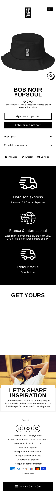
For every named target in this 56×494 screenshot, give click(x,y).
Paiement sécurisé (23, 443)
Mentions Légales (28, 447)
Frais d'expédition (28, 105)
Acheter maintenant (28, 125)
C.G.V (39, 443)
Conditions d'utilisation (28, 460)
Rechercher (20, 435)
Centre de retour (39, 439)
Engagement (35, 435)
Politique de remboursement (28, 451)
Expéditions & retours (15, 145)
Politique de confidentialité (28, 455)
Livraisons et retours (18, 439)
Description (10, 136)
